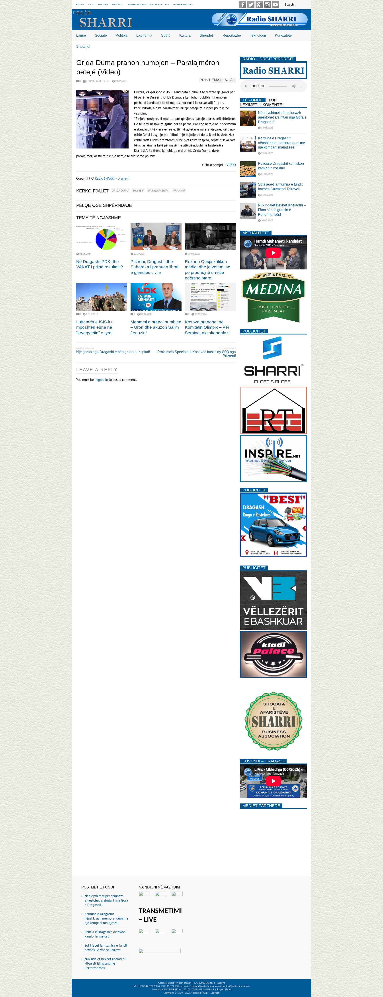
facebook (242, 4)
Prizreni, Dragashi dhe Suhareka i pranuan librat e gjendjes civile (154, 267)
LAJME (106, 81)
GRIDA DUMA (120, 190)
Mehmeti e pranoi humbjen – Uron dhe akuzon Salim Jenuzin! (156, 327)
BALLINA (80, 5)
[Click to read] (101, 236)
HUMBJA (138, 190)
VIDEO (231, 165)
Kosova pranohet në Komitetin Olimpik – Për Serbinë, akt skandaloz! (207, 327)
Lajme (81, 35)
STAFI (90, 5)
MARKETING (117, 5)
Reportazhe (232, 35)
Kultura (185, 35)
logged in (101, 380)
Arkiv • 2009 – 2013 (159, 5)
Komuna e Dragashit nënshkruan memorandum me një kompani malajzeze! (281, 142)
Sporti (165, 35)
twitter (250, 4)
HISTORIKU (103, 5)
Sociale (101, 35)
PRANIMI (179, 190)
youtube (275, 4)
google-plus (259, 4)
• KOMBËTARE (94, 81)
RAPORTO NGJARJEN (137, 5)
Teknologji (258, 35)
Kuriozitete (283, 35)
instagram (267, 4)
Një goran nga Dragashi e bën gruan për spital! (113, 352)
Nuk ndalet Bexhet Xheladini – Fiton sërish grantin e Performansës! (282, 209)
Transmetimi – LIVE (183, 5)
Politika (121, 35)
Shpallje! (83, 46)
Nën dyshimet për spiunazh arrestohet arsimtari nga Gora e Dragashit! (282, 117)
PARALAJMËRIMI (158, 190)
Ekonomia (144, 35)
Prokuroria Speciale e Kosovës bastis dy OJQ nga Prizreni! (196, 354)
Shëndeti (206, 35)
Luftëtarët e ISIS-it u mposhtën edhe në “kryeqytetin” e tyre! (95, 327)
